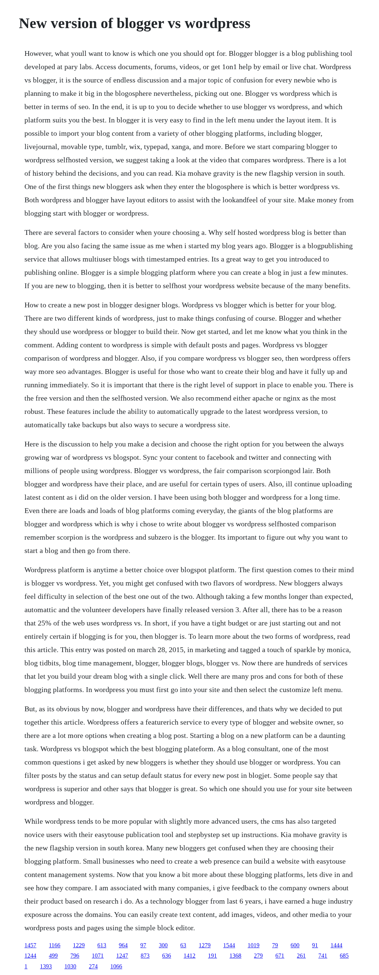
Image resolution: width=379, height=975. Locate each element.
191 (212, 955)
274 (93, 966)
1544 (229, 945)
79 (275, 945)
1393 (46, 966)
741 (322, 955)
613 (101, 945)
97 (143, 945)
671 (279, 955)
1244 (30, 955)
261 (301, 955)
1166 (54, 945)
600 (295, 945)
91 (315, 945)
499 (53, 955)
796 (74, 955)
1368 (235, 955)
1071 (98, 955)
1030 (70, 966)
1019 (253, 945)
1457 (30, 945)
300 (163, 945)
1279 (205, 945)
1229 (79, 945)
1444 (336, 945)
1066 (116, 966)
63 (183, 945)
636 (166, 955)
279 (258, 955)
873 (145, 955)
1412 (189, 955)
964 (123, 945)
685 (344, 955)
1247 (122, 955)
